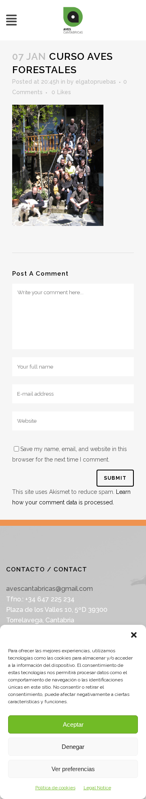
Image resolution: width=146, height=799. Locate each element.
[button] (134, 635)
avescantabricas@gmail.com (49, 588)
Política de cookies (55, 788)
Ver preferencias (73, 768)
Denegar (73, 746)
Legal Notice (97, 788)
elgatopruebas (95, 81)
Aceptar (73, 724)
